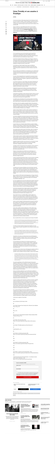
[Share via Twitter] (6, 24)
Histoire (14, 395)
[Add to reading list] (6, 34)
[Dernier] (12, 5)
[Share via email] (6, 30)
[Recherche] (44, 5)
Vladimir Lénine (6, 401)
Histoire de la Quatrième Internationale (22, 393)
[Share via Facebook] (6, 22)
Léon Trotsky (15, 393)
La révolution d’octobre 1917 (12, 401)
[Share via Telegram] (6, 28)
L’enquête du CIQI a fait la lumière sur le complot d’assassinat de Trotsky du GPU (33, 384)
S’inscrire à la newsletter (27, 377)
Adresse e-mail (18, 365)
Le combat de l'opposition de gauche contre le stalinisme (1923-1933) (24, 401)
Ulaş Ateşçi (14, 16)
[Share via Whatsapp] (6, 26)
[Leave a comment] (6, 32)
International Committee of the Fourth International (34, 393)
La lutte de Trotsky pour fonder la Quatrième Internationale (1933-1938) (13, 402)
